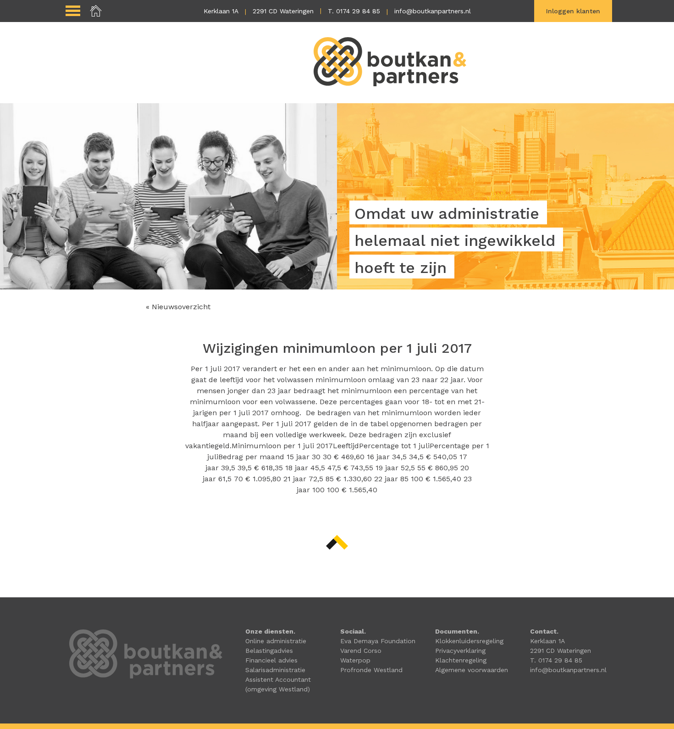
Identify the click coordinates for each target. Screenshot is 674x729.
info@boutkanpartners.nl (432, 11)
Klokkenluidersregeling (469, 641)
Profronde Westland (371, 669)
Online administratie (275, 641)
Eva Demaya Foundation (377, 641)
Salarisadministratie (275, 669)
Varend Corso (360, 650)
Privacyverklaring (460, 650)
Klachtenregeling (460, 660)
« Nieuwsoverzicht (178, 306)
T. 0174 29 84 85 (354, 11)
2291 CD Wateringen (283, 11)
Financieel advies (271, 660)
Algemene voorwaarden (471, 669)
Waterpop (355, 660)
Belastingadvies (269, 650)
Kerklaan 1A (221, 11)
